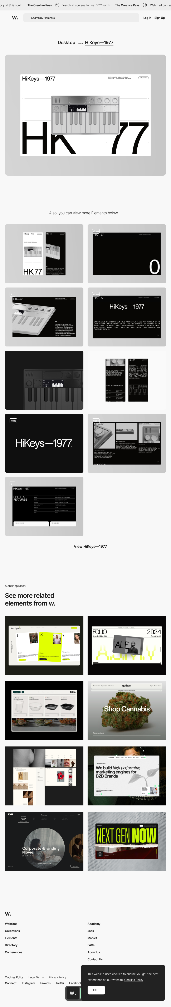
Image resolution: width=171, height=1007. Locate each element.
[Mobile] (44, 253)
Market (92, 938)
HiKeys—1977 (99, 42)
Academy (94, 923)
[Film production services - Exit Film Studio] (44, 841)
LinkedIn (45, 983)
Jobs (91, 931)
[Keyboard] (44, 380)
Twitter (60, 983)
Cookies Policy (14, 977)
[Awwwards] (15, 17)
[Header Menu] (44, 710)
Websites (11, 923)
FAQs (91, 945)
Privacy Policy (57, 977)
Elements (11, 938)
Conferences (13, 952)
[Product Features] (44, 506)
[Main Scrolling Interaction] (127, 253)
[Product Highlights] (44, 317)
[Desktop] (44, 645)
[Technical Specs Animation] (127, 443)
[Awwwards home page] (73, 993)
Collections (12, 931)
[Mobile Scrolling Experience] (127, 380)
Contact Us (95, 959)
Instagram (28, 983)
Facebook (75, 983)
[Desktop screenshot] (44, 775)
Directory (11, 945)
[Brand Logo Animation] (44, 443)
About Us (94, 952)
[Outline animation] (127, 317)
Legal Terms (36, 977)
